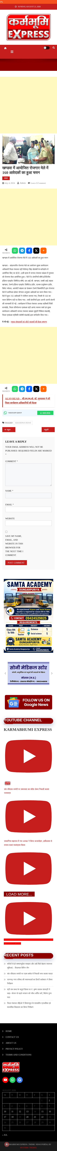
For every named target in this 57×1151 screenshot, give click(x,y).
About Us (11, 1043)
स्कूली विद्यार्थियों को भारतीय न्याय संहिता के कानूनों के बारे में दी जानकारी (49, 430)
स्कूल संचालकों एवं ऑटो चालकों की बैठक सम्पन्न (29, 322)
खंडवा (6, 178)
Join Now (46, 413)
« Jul (4, 1135)
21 (35, 1117)
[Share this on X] (36, 251)
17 (5, 1117)
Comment (11, 461)
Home (9, 1031)
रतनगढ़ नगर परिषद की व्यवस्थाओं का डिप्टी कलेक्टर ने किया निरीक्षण (29, 981)
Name (9, 491)
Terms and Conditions (18, 1055)
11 (12, 1111)
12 (20, 1111)
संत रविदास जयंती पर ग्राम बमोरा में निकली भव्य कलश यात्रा (30, 974)
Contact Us (12, 1037)
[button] (5, 673)
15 (42, 1111)
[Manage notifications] (6, 1144)
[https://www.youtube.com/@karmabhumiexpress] (5, 1080)
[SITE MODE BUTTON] (46, 47)
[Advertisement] (28, 105)
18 (12, 1117)
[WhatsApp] (15, 251)
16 (50, 1111)
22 (42, 1117)
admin (23, 183)
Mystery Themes (28, 1148)
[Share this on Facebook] (29, 251)
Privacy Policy (14, 1049)
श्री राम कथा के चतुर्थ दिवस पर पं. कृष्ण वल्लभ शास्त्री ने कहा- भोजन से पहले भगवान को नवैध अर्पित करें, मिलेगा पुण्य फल (29, 993)
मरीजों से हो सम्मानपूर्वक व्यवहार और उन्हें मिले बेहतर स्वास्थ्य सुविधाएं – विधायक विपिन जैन (29, 966)
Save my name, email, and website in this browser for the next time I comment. (14, 545)
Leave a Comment (38, 183)
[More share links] (43, 251)
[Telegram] (22, 251)
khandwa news (23, 423)
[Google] (20, 1080)
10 (5, 1111)
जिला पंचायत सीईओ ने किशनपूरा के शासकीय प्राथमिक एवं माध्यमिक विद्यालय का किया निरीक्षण (29, 1005)
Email (9, 505)
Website (10, 518)
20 (27, 1117)
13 (27, 1111)
